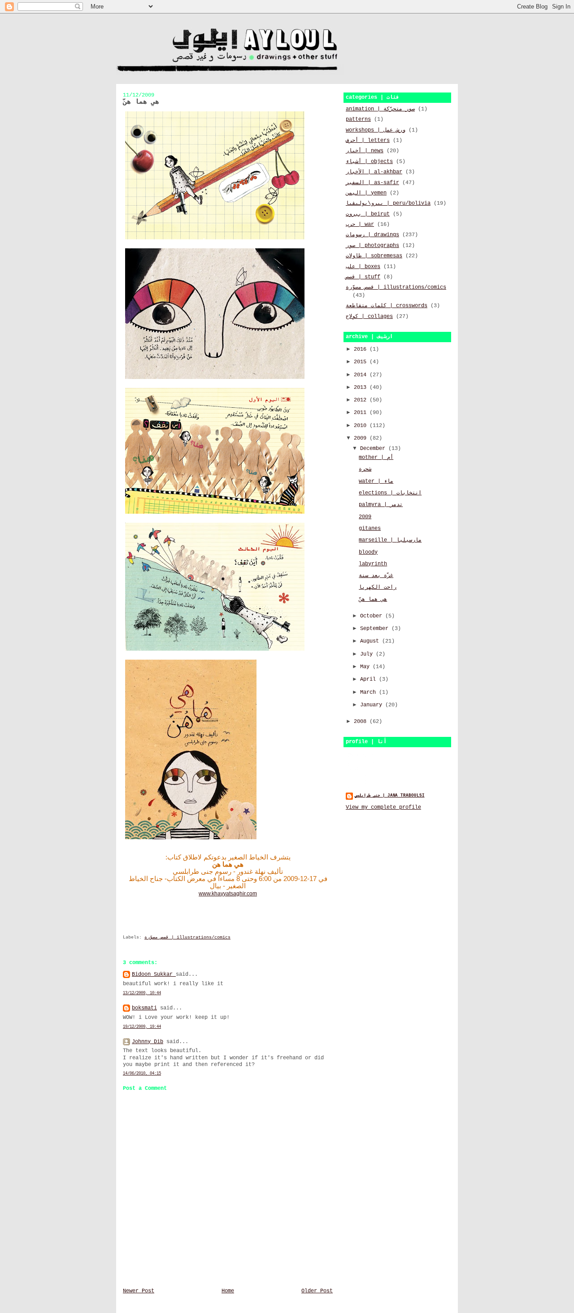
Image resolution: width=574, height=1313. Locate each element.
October (372, 616)
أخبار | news (364, 151)
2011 (362, 413)
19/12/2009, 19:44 (142, 1026)
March (369, 692)
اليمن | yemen (366, 193)
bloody (368, 552)
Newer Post (138, 1291)
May (366, 667)
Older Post (317, 1291)
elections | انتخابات (390, 493)
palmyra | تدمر (381, 505)
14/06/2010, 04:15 (142, 1073)
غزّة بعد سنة (376, 576)
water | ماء (376, 481)
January (372, 705)
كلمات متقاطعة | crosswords (386, 306)
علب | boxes (363, 267)
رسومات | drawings (372, 235)
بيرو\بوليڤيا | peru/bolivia (388, 203)
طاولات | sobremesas (374, 256)
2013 (362, 387)
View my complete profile (383, 807)
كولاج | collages (369, 316)
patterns (358, 119)
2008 (362, 721)
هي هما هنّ (373, 599)
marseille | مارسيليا (390, 540)
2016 (362, 349)
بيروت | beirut (368, 214)
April (369, 679)
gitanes (370, 528)
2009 (362, 438)
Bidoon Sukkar (154, 974)
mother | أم (376, 457)
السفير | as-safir (372, 183)
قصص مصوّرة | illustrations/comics (187, 937)
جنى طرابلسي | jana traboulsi (390, 795)
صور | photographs (372, 245)
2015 (362, 362)
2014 (362, 375)
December (374, 448)
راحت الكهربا (377, 587)
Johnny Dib (147, 1042)
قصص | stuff (363, 277)
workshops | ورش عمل (375, 130)
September (375, 629)
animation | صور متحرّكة (380, 109)
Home (228, 1291)
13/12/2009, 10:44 (142, 993)
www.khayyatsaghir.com (228, 893)
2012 (362, 400)
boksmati (144, 1008)
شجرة (365, 469)
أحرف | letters (368, 140)
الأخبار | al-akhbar (374, 172)
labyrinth (373, 564)
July (368, 654)
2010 (362, 426)
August (371, 641)
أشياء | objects (369, 162)
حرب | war (360, 224)
